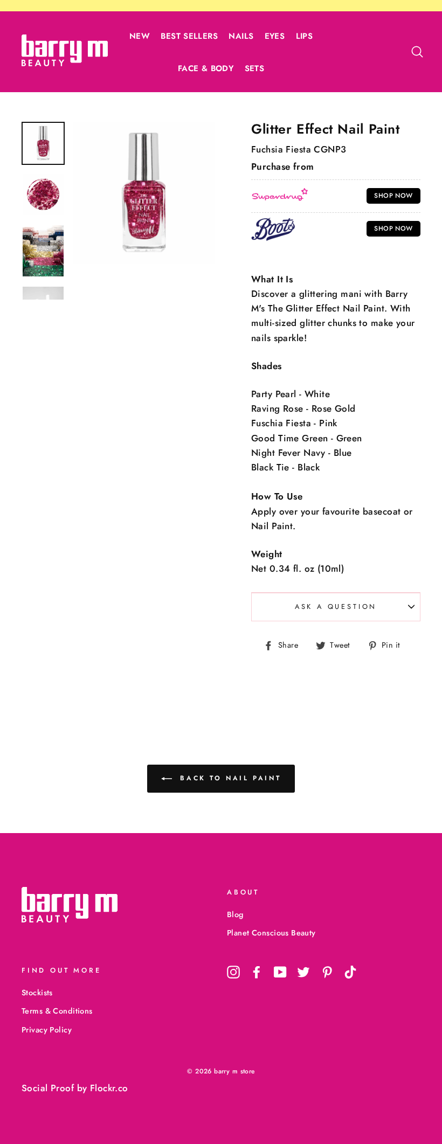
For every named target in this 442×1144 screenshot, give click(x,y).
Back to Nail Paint (228, 778)
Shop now (393, 195)
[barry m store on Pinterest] (327, 972)
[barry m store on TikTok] (350, 972)
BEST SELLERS (189, 36)
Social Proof (48, 1087)
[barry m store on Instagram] (233, 972)
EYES (275, 36)
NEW (139, 36)
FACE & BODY (205, 68)
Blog (235, 914)
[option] (144, 193)
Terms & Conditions (57, 1011)
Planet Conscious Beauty (271, 932)
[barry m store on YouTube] (280, 972)
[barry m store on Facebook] (256, 972)
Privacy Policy (47, 1029)
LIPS (304, 36)
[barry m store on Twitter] (303, 972)
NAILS (241, 36)
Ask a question (336, 606)
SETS (255, 68)
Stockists (37, 992)
